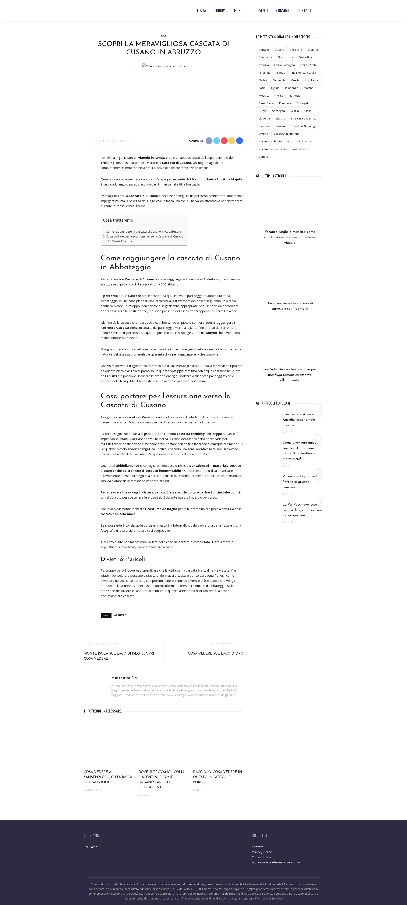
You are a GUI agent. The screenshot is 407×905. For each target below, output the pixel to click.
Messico (264, 95)
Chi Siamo (91, 847)
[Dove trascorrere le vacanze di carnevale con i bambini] (289, 279)
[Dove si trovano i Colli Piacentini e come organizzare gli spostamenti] (163, 743)
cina (290, 57)
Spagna (280, 118)
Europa (220, 11)
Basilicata (296, 50)
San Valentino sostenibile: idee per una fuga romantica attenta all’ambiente (289, 375)
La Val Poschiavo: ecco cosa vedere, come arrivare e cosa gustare (303, 510)
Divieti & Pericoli (122, 241)
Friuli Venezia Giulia (303, 72)
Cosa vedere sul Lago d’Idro (215, 653)
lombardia (291, 88)
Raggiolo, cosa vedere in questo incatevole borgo (217, 777)
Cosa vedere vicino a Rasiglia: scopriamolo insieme (299, 420)
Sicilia (308, 111)
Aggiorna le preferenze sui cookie (276, 862)
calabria (313, 50)
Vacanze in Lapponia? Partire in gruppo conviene (300, 482)
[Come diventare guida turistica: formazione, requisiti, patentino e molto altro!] (267, 448)
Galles (263, 80)
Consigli (282, 11)
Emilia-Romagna (284, 65)
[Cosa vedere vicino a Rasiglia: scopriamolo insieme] (267, 420)
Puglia (263, 111)
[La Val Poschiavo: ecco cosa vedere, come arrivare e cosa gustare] (267, 510)
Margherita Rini (104, 140)
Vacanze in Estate (270, 141)
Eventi (263, 11)
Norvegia (295, 95)
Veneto (263, 157)
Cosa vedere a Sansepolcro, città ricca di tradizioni (108, 777)
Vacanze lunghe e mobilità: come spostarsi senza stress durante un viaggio (290, 237)
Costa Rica (305, 57)
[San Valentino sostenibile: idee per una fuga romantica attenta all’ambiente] (289, 345)
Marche (309, 88)
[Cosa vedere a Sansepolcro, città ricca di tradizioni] (109, 743)
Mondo (239, 11)
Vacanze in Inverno (299, 141)
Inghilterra (311, 80)
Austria (279, 50)
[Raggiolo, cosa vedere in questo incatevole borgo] (218, 743)
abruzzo (120, 615)
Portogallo (303, 103)
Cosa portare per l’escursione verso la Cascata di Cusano (144, 236)
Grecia (295, 80)
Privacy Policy (262, 852)
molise (279, 95)
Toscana (281, 126)
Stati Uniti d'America (303, 118)
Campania (265, 57)
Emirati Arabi (308, 65)
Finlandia (264, 72)
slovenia (264, 118)
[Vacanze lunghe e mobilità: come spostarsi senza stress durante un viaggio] (289, 208)
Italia (201, 11)
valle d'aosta (301, 149)
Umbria (263, 134)
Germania (279, 80)
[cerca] (319, 10)
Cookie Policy (261, 857)
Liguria (275, 88)
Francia (280, 72)
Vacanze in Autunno (287, 134)
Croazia (264, 65)
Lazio (262, 88)
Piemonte (285, 103)
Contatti (305, 11)
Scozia (294, 111)
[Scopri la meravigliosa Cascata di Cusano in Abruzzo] (163, 65)
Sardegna (278, 111)
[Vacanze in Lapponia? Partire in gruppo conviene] (267, 482)
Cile (279, 57)
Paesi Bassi (266, 103)
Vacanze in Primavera (273, 149)
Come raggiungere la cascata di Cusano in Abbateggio (143, 231)
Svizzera (264, 126)
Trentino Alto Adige (304, 126)
